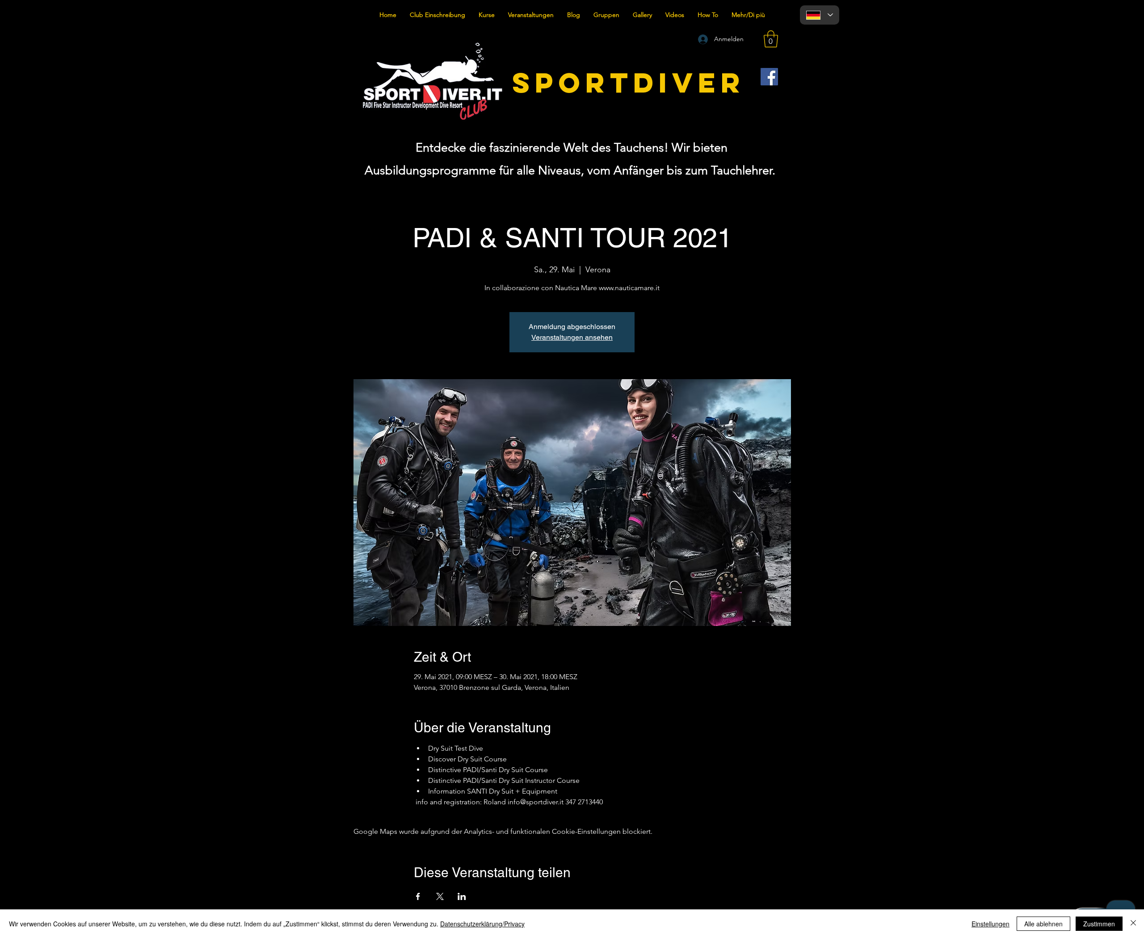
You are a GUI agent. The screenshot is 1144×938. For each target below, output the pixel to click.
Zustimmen (1099, 923)
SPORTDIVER (628, 82)
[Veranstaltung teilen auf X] (440, 896)
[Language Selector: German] (819, 15)
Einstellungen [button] (990, 923)
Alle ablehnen (1043, 923)
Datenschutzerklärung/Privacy (482, 923)
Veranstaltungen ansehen (572, 337)
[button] (771, 38)
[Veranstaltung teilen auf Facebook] (418, 896)
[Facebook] (769, 76)
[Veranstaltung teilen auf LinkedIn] (462, 896)
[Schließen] (1133, 924)
